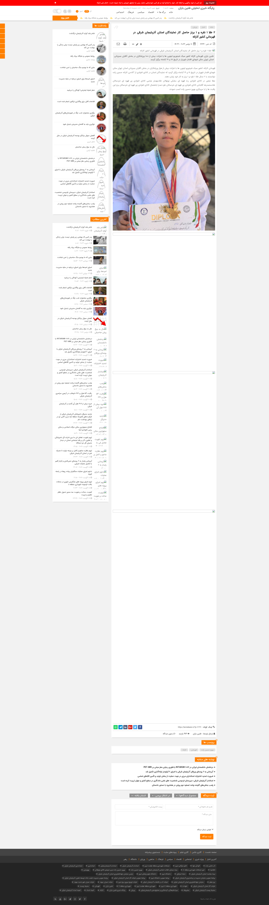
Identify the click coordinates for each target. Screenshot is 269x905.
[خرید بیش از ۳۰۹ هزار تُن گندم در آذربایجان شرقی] (80, 407)
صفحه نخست (210, 852)
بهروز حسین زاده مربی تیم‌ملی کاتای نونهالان (110, 870)
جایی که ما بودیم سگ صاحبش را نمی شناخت (110, 18)
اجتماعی (120, 12)
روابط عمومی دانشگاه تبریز (160, 878)
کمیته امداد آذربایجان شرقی (71, 890)
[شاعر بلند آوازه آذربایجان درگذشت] (80, 37)
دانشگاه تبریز (166, 874)
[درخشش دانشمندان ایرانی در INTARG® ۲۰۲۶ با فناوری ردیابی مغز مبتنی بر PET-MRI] (80, 161)
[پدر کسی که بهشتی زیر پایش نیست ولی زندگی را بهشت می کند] (80, 48)
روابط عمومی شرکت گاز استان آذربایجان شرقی (129, 878)
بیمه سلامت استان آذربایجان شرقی (203, 874)
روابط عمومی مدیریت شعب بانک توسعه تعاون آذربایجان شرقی (86, 878)
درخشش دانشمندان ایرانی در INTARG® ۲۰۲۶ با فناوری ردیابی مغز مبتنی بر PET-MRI (178, 767)
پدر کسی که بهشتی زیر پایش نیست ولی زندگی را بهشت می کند (186, 18)
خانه (171, 12)
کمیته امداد (90, 890)
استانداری (91, 865)
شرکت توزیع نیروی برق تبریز (127, 882)
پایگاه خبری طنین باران (117, 890)
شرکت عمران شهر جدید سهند (84, 882)
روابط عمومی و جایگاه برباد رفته (144, 18)
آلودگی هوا (196, 865)
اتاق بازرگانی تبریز (181, 865)
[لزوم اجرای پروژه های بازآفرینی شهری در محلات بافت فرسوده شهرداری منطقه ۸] (80, 485)
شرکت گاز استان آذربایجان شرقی (204, 886)
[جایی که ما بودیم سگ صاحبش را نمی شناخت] (80, 71)
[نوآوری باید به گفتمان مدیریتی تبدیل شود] (80, 127)
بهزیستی (86, 870)
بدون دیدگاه (168, 733)
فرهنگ (131, 12)
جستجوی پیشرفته (152, 852)
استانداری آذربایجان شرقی (73, 865)
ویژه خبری (199, 859)
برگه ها (162, 12)
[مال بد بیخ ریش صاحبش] (80, 150)
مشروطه (186, 890)
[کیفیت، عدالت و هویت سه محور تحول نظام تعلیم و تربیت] (80, 495)
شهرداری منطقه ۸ (125, 886)
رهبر (125, 859)
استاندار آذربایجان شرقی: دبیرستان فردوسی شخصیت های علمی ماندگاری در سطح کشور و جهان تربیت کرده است (167, 780)
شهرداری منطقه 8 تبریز (169, 886)
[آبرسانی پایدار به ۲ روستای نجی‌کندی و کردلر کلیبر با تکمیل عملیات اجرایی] (80, 464)
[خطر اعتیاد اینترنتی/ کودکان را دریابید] (80, 93)
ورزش (195, 27)
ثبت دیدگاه (206, 836)
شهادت (184, 886)
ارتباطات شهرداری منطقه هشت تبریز (157, 865)
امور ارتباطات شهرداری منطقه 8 (193, 870)
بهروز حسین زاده (207, 749)
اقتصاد (151, 12)
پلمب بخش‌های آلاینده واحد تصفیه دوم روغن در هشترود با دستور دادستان (182, 785)
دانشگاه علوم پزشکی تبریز (147, 874)
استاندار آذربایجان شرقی (130, 865)
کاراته (184, 749)
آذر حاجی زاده (210, 865)
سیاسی (140, 12)
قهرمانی (194, 749)
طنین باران (197, 733)
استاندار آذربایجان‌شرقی (108, 865)
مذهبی (151, 859)
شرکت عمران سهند (106, 882)
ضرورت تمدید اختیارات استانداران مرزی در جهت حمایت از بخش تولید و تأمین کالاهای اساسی (175, 776)
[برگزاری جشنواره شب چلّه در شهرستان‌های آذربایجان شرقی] (80, 116)
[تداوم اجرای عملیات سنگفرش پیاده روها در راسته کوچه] (80, 474)
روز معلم (212, 882)
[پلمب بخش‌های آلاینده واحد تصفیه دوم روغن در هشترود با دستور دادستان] (80, 207)
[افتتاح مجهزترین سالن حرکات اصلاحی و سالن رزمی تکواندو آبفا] (80, 430)
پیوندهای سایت (170, 852)
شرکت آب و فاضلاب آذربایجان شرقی (155, 882)
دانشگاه (134, 859)
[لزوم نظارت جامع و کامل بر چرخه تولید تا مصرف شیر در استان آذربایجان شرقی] (80, 454)
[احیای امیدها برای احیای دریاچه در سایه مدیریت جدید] (80, 82)
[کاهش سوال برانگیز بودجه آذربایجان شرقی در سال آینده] (80, 139)
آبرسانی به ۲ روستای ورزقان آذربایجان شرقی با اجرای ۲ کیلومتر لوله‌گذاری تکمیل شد (179, 771)
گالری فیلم (184, 852)
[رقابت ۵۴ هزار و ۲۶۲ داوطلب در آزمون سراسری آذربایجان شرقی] (80, 396)
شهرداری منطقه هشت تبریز (146, 886)
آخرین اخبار (211, 859)
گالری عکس (196, 852)
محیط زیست (84, 886)
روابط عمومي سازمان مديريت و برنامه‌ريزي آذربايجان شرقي (195, 878)
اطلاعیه (212, 870)
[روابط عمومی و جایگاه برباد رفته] (80, 59)
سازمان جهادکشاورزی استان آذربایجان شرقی (189, 882)
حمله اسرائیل (181, 874)
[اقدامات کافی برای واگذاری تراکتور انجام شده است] (80, 105)
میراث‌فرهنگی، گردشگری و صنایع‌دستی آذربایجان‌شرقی (159, 890)
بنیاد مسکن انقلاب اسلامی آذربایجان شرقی (162, 870)
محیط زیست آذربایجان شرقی (205, 890)
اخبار (203, 27)
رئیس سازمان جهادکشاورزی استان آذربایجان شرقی (115, 874)
